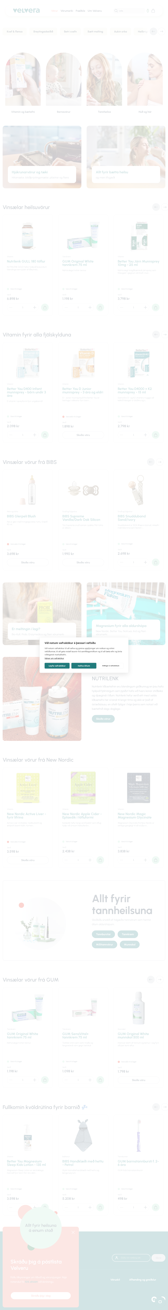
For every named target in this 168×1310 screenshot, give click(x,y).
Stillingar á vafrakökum (110, 666)
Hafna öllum (84, 665)
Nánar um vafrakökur (54, 658)
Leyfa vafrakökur (57, 665)
